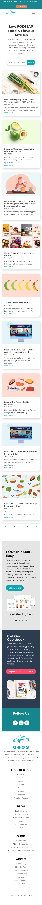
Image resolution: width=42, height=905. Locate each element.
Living (21, 821)
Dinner (21, 781)
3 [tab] (22, 620)
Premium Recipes (21, 798)
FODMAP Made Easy (21, 844)
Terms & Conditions (21, 880)
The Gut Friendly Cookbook (21, 847)
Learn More (14, 588)
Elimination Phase (21, 814)
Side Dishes (21, 795)
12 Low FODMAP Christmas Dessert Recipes (20, 254)
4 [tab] (26, 620)
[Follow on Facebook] (15, 722)
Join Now (21, 6)
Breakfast (21, 775)
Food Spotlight (21, 824)
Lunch (21, 778)
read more (8, 113)
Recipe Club (21, 841)
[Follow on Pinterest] (21, 722)
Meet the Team (21, 867)
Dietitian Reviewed (21, 870)
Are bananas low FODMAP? (17, 303)
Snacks (21, 788)
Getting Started (21, 811)
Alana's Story (21, 864)
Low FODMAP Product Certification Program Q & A (20, 453)
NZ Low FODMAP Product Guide (21, 851)
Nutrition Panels (21, 874)
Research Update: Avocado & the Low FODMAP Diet (19, 150)
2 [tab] (19, 620)
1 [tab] (16, 620)
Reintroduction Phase (21, 818)
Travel (21, 828)
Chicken (21, 785)
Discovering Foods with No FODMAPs (16, 403)
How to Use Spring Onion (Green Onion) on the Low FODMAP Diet (19, 101)
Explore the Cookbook (21, 671)
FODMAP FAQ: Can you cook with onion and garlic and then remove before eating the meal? (20, 203)
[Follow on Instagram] (26, 722)
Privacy (21, 877)
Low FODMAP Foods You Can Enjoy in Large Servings (20, 505)
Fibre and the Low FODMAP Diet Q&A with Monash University (19, 351)
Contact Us (21, 884)
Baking (21, 791)
